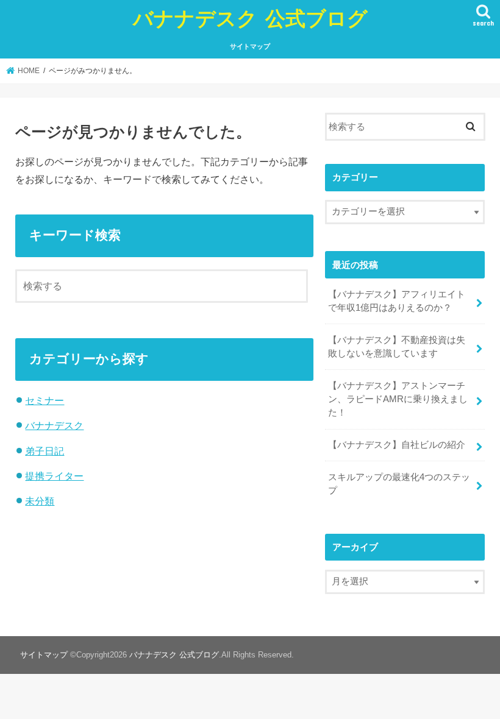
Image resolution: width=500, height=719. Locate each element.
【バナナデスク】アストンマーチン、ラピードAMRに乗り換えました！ (398, 399)
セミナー (44, 400)
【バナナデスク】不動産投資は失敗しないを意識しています (396, 346)
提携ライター (54, 475)
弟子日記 (44, 450)
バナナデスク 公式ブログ (250, 18)
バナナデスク (54, 425)
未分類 (39, 500)
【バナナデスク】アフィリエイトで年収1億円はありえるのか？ (396, 301)
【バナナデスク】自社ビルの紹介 (396, 445)
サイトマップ (250, 46)
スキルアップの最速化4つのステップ (399, 483)
